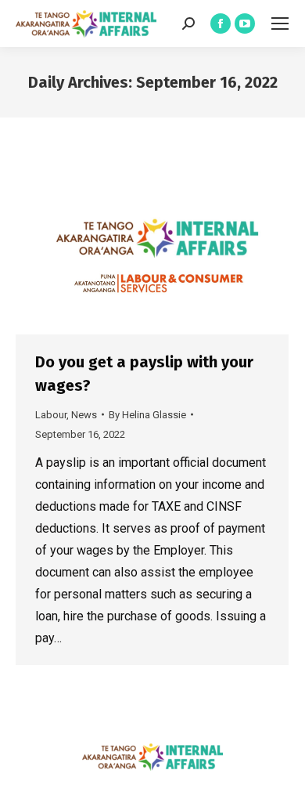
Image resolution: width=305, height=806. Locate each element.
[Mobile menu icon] (280, 23)
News (84, 415)
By (147, 415)
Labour (50, 415)
